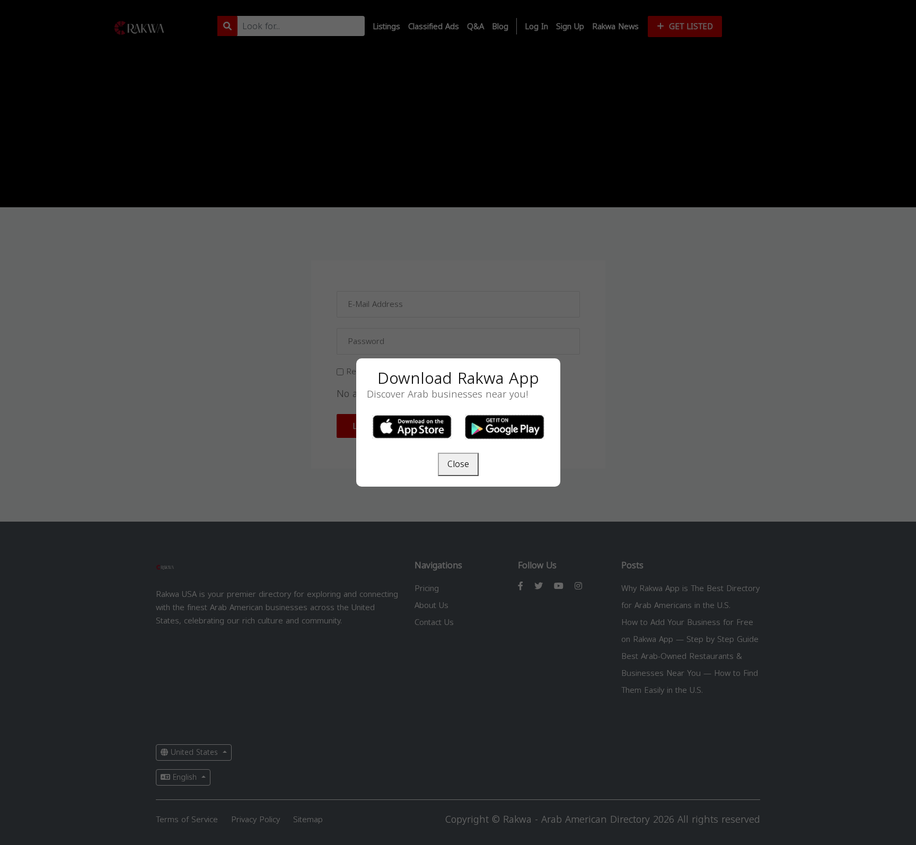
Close (458, 464)
